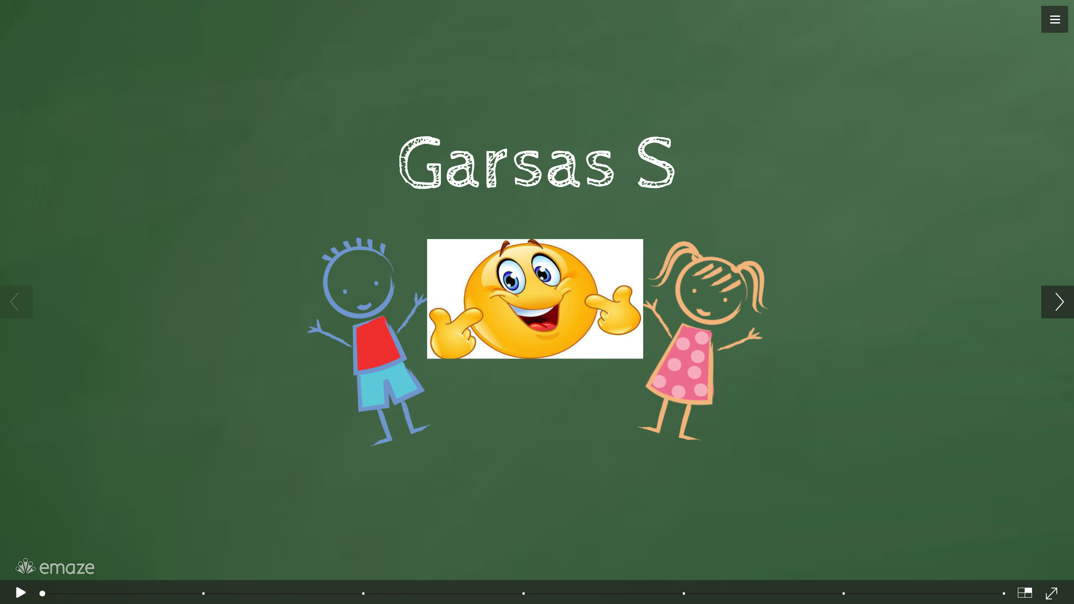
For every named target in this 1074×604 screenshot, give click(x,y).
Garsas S (537, 167)
